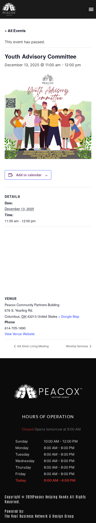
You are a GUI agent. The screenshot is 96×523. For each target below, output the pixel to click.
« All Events (15, 30)
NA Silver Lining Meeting (33, 346)
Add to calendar (28, 174)
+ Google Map (68, 316)
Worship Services (77, 346)
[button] (91, 9)
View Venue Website (20, 333)
